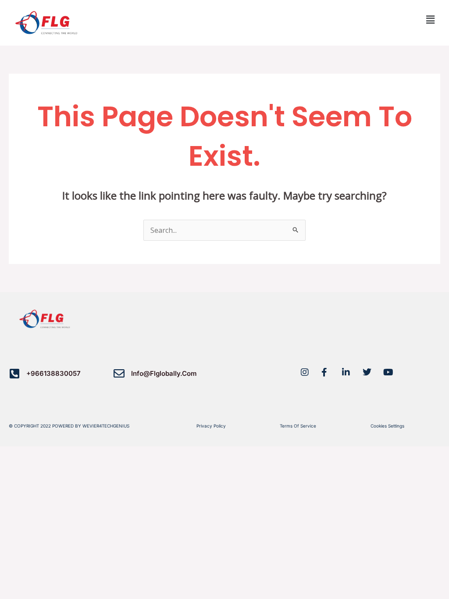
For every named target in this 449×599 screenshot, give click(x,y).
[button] (430, 19)
